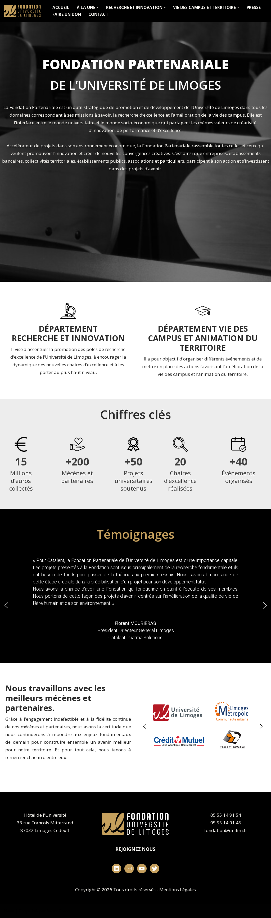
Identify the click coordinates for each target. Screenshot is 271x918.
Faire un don (66, 14)
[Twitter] (154, 868)
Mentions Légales (177, 890)
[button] (98, 7)
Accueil (60, 7)
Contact (98, 14)
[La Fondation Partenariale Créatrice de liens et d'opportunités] (23, 11)
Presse (254, 7)
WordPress (58, 911)
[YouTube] (142, 868)
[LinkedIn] (116, 868)
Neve (9, 911)
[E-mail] (129, 868)
